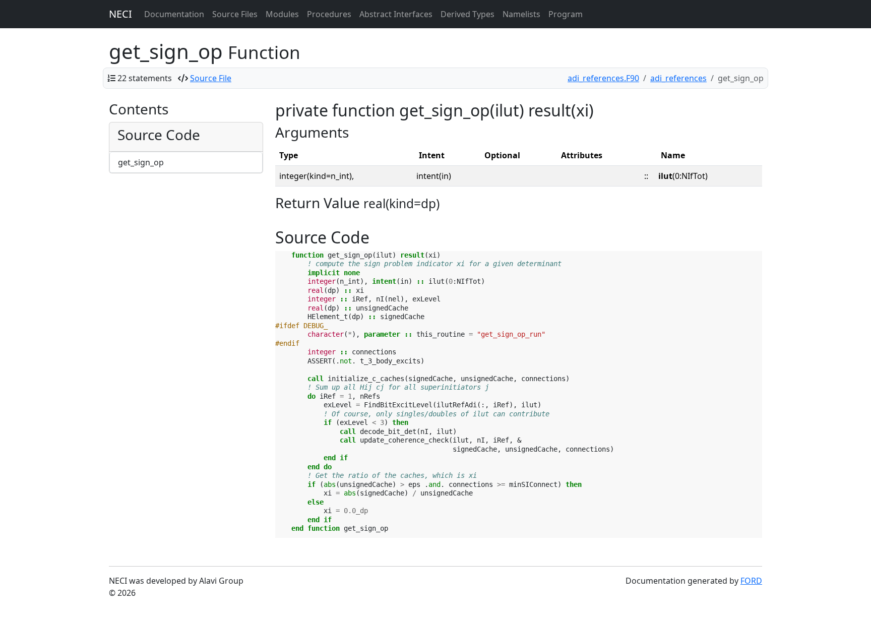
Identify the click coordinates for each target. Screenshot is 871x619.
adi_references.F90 (603, 78)
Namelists (521, 14)
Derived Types (467, 14)
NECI (120, 14)
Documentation (174, 14)
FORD (751, 580)
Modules (282, 14)
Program (565, 14)
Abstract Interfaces (395, 14)
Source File (210, 78)
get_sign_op (141, 162)
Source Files (235, 14)
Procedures (329, 14)
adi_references (678, 78)
